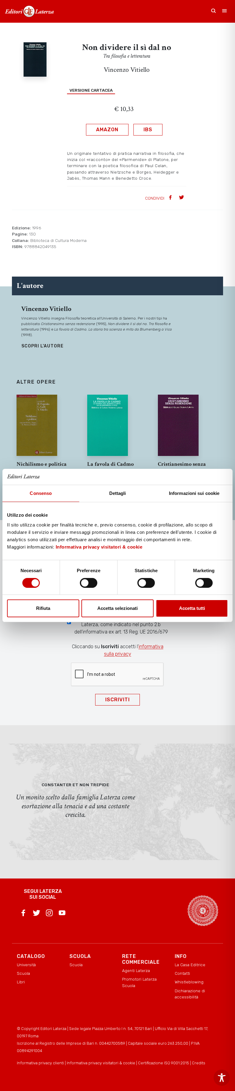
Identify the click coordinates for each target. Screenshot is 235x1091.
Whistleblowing (189, 981)
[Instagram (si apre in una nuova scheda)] (49, 914)
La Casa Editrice (190, 964)
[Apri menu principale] (224, 11)
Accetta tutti (192, 608)
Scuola (23, 973)
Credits (198, 1063)
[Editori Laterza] (29, 11)
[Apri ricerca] (213, 11)
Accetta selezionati (117, 608)
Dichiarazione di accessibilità (190, 993)
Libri (21, 981)
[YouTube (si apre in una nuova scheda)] (62, 914)
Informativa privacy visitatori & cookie (99, 546)
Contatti (182, 973)
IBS (148, 129)
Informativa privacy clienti (40, 1063)
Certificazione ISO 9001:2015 (163, 1063)
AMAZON (107, 129)
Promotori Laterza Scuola (139, 982)
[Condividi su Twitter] (182, 198)
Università (26, 964)
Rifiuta (43, 608)
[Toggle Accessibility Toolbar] (221, 1077)
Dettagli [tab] (117, 493)
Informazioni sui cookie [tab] (194, 493)
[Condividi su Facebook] (171, 198)
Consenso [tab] (41, 493)
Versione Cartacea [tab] (91, 90)
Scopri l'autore (42, 346)
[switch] (88, 583)
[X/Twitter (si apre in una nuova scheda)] (36, 914)
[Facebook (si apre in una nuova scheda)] (23, 914)
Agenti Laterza (136, 970)
